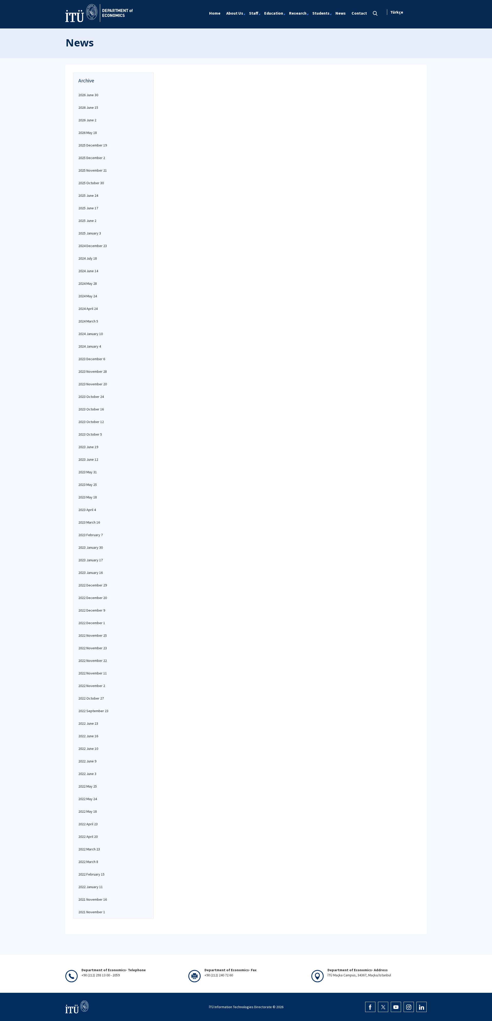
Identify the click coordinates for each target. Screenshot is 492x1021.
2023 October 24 (91, 396)
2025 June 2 (87, 220)
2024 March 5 (88, 321)
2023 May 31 (87, 472)
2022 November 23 (92, 648)
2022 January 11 (90, 887)
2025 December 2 (91, 157)
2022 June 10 (88, 748)
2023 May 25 (87, 484)
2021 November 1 (91, 912)
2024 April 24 (88, 308)
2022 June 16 (88, 736)
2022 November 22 (92, 660)
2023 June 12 (88, 459)
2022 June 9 (87, 761)
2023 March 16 (89, 522)
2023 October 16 (91, 409)
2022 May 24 (87, 799)
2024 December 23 (92, 245)
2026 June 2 (87, 120)
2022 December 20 (92, 597)
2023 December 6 (91, 359)
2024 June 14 (88, 271)
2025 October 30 (91, 183)
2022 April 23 (88, 824)
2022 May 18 (87, 811)
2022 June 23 (88, 723)
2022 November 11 (92, 673)
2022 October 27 (91, 698)
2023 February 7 (90, 535)
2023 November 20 (92, 384)
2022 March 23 (89, 849)
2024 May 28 (87, 283)
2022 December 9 (91, 610)
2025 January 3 (89, 233)
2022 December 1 (91, 623)
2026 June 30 (88, 95)
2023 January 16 (90, 572)
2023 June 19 (88, 447)
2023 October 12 (91, 421)
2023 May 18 (87, 497)
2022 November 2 (91, 685)
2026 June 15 (88, 107)
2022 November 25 (92, 635)
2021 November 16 (92, 899)
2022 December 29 (92, 585)
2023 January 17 (90, 560)
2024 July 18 (87, 258)
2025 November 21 (92, 170)
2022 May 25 (87, 786)
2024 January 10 (90, 333)
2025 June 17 (88, 208)
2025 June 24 (88, 195)
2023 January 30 (90, 547)
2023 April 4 (87, 509)
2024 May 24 (87, 296)
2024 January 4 (89, 346)
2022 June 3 (87, 773)
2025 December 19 (92, 145)
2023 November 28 (92, 371)
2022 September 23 (93, 711)
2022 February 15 (91, 874)
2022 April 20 (88, 836)
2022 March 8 (88, 861)
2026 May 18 (87, 132)
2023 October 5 (90, 434)
